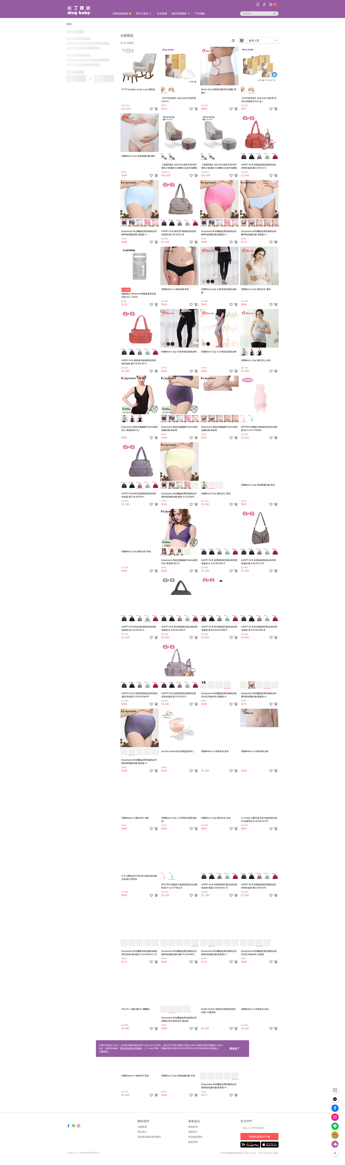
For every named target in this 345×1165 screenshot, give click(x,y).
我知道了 (234, 1048)
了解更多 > (104, 1051)
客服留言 (193, 1131)
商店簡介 (142, 1131)
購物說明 (193, 1126)
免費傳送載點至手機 (259, 1136)
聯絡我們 (193, 1142)
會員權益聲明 (195, 1136)
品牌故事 (142, 1126)
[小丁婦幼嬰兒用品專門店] (86, 9)
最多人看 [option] (254, 40)
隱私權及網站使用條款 (149, 1136)
